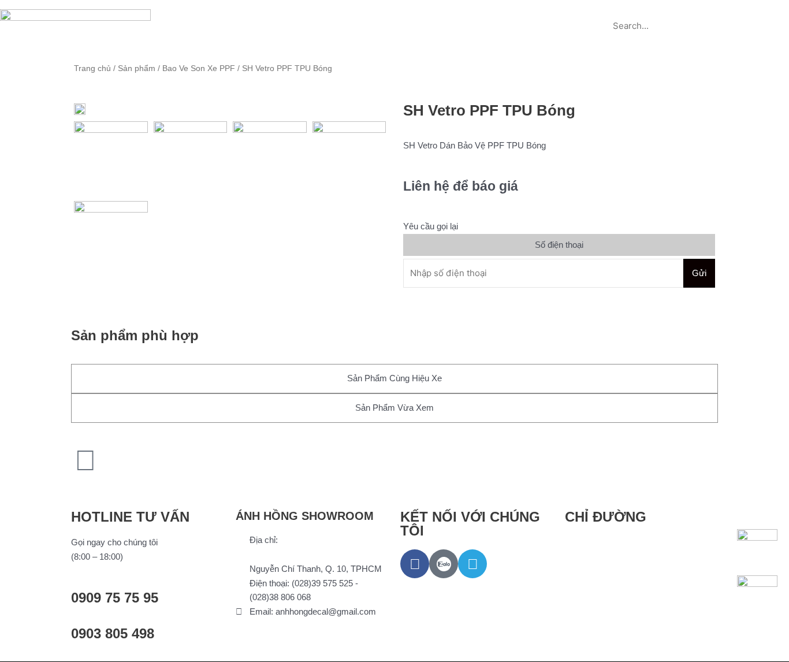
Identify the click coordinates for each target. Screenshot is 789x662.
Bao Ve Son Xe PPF (198, 68)
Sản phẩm (305, 13)
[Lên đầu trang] (85, 460)
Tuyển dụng (542, 13)
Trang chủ (244, 13)
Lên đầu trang (116, 488)
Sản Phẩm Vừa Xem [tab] (394, 407)
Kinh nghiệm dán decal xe (448, 13)
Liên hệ (394, 39)
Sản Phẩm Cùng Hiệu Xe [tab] (394, 378)
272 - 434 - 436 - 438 (288, 554)
